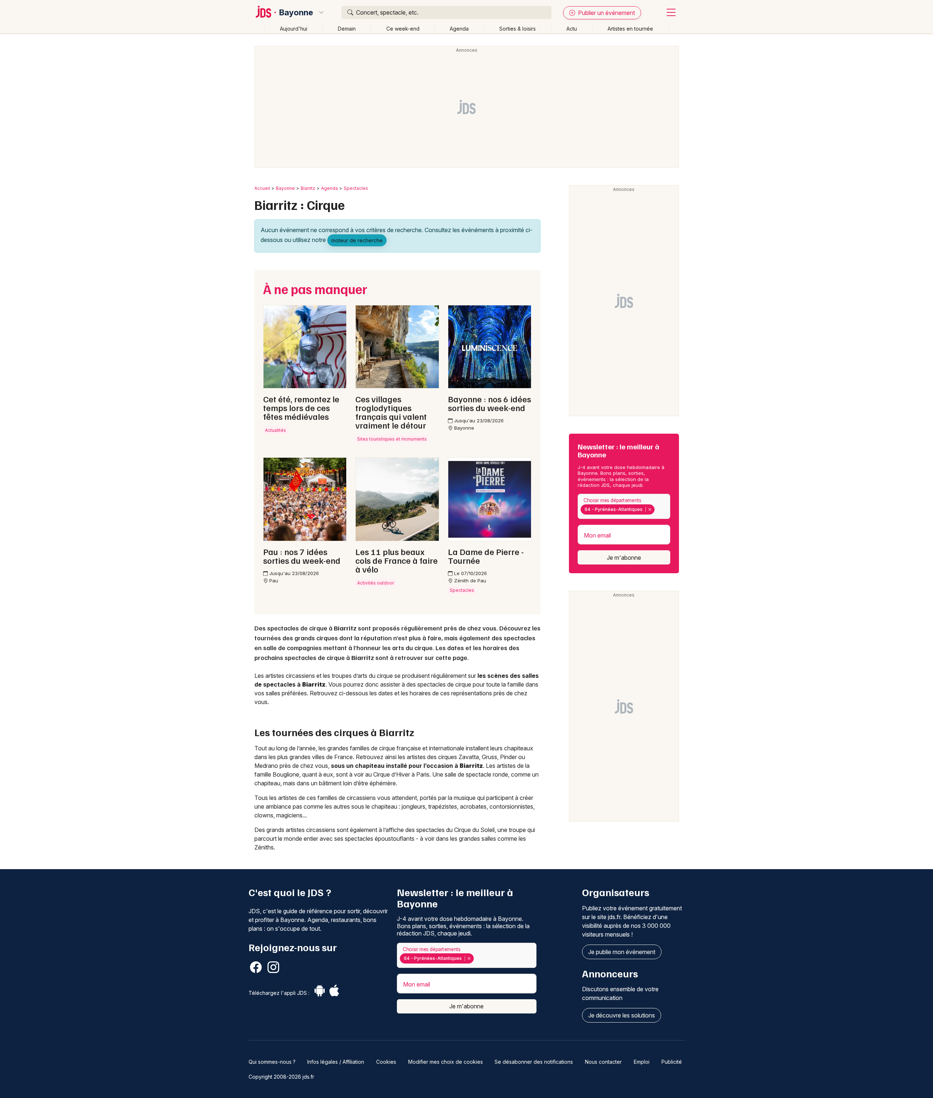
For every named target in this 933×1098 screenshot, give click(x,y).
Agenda (459, 29)
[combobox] (624, 506)
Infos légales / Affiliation (335, 1062)
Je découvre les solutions (621, 1015)
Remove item (649, 509)
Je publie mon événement (621, 952)
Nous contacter (603, 1062)
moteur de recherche (357, 240)
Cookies (386, 1062)
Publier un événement (606, 12)
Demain (347, 29)
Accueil (262, 188)
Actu (571, 29)
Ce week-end (402, 29)
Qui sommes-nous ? (272, 1062)
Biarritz (308, 188)
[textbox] (658, 509)
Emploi (641, 1062)
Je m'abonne (624, 557)
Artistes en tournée (630, 29)
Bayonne (296, 12)
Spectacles (356, 188)
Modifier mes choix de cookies (445, 1062)
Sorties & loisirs (517, 29)
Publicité (671, 1062)
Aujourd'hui (293, 29)
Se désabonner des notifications (534, 1062)
